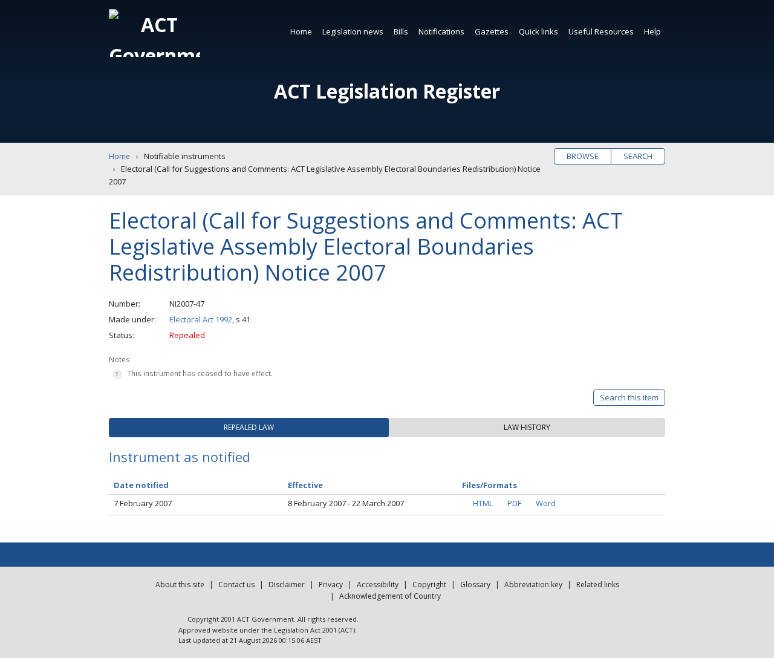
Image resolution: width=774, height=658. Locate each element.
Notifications (441, 31)
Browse (583, 156)
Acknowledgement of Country (390, 596)
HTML (483, 503)
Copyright (429, 584)
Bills (401, 31)
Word (546, 503)
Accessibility (377, 584)
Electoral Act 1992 (200, 319)
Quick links (538, 31)
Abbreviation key (533, 584)
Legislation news (352, 31)
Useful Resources (601, 31)
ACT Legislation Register (387, 91)
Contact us (236, 584)
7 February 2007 (143, 503)
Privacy (331, 584)
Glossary (475, 584)
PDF (514, 503)
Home (301, 31)
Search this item (629, 397)
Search (637, 156)
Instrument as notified (179, 457)
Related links (597, 584)
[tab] (249, 427)
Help (652, 31)
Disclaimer (286, 584)
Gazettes (492, 31)
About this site (179, 584)
